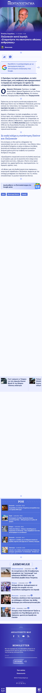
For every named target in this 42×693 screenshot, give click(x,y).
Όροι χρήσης (21, 670)
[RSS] (28, 636)
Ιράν (3, 194)
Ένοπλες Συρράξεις (8, 34)
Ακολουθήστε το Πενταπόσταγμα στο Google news (17, 186)
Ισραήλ (24, 194)
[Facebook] (14, 636)
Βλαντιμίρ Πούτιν (13, 194)
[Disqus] (21, 418)
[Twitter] (19, 636)
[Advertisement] (21, 288)
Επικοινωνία (21, 673)
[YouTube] (23, 636)
